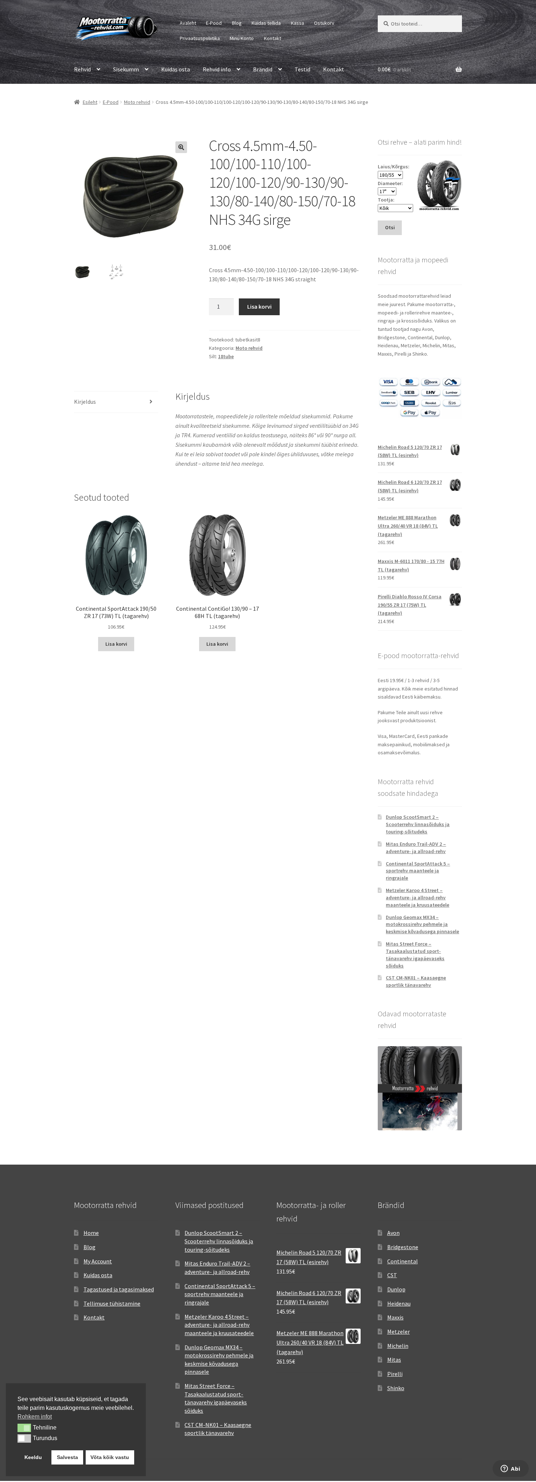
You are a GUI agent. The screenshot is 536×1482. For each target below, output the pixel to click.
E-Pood (214, 23)
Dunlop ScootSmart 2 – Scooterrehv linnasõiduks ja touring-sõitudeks (418, 824)
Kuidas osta (175, 69)
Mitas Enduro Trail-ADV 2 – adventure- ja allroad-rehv (416, 848)
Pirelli (395, 1373)
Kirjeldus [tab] (85, 401)
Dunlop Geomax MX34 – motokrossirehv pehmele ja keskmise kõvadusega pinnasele (422, 924)
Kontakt (272, 38)
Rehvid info (217, 69)
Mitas (394, 1359)
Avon (393, 1232)
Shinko (395, 1388)
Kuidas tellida (266, 23)
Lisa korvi (259, 306)
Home (91, 1232)
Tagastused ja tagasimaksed (118, 1289)
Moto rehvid (137, 102)
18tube (226, 356)
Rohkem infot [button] (35, 1416)
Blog (237, 23)
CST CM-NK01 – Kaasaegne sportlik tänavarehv (416, 981)
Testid (302, 69)
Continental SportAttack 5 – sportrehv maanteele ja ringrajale (418, 870)
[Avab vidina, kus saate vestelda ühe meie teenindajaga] (511, 1469)
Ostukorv (324, 23)
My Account (97, 1261)
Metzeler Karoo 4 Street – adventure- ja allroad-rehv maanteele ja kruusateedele (417, 897)
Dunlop (396, 1289)
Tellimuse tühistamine (111, 1303)
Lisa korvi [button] (116, 644)
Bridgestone (402, 1247)
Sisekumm (126, 69)
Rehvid (82, 69)
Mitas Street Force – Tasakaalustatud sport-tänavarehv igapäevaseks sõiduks (415, 955)
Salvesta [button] (67, 1457)
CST (392, 1275)
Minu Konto (242, 38)
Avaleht (188, 23)
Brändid (262, 69)
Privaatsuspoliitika (200, 38)
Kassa (297, 23)
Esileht (90, 102)
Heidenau (399, 1303)
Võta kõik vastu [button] (109, 1457)
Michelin (397, 1345)
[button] (181, 147)
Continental (402, 1261)
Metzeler (398, 1331)
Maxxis (395, 1317)
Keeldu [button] (33, 1457)
